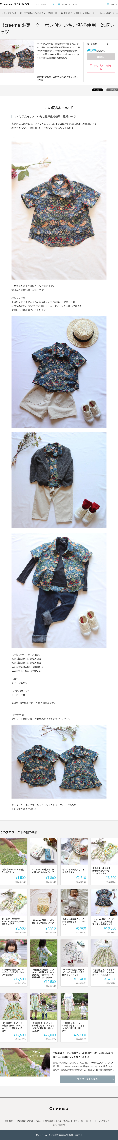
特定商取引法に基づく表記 (57, 1121)
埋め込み (113, 90)
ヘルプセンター (105, 1121)
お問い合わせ (59, 1124)
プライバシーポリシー (84, 1121)
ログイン (113, 4)
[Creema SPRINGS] (14, 3)
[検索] (54, 4)
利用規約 (9, 1121)
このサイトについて (69, 4)
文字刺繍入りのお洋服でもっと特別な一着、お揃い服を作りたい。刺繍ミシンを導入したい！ (83, 1055)
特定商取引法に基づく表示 (29, 1121)
